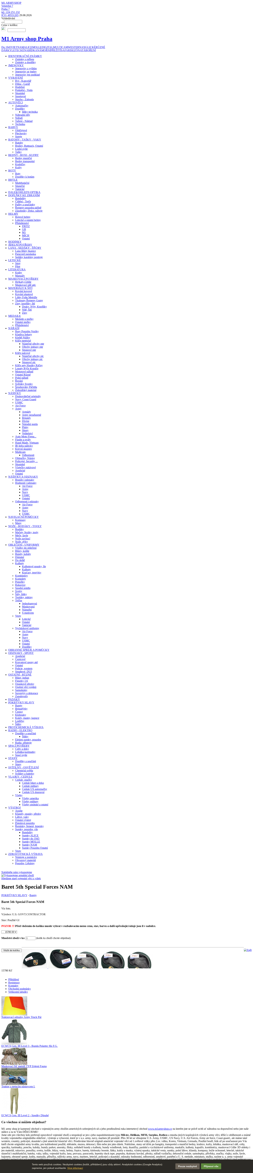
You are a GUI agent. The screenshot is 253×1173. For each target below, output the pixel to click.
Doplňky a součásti (25, 733)
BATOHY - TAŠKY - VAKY (24, 139)
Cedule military (30, 786)
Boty (17, 173)
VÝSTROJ (14, 807)
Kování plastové (24, 294)
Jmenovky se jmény (26, 71)
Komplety (20, 578)
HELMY (13, 213)
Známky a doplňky (25, 62)
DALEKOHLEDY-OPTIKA (24, 192)
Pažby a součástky (25, 204)
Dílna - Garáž (22, 83)
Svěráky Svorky (24, 383)
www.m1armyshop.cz (160, 1128)
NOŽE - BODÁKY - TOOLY (25, 526)
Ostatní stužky (23, 322)
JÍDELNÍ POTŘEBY (20, 244)
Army (18, 408)
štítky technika (30, 111)
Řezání (19, 380)
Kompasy (20, 520)
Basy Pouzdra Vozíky (27, 331)
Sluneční (20, 186)
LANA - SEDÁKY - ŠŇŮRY (24, 247)
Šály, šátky (21, 594)
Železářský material (25, 390)
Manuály (20, 275)
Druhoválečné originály (28, 396)
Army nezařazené (31, 414)
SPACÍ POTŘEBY (19, 745)
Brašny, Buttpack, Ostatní (29, 145)
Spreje (18, 136)
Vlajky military (30, 801)
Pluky (25, 427)
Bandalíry (20, 198)
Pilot (17, 266)
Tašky (18, 152)
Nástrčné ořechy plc (33, 356)
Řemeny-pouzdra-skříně (28, 207)
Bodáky (19, 529)
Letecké (26, 619)
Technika (20, 124)
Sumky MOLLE (31, 841)
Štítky (25, 736)
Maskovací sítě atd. (25, 284)
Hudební (20, 87)
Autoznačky (21, 105)
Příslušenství (22, 223)
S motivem (28, 612)
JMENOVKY (16, 65)
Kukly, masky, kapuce (27, 717)
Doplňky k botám (24, 176)
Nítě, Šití (27, 309)
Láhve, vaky (22, 816)
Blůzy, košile (22, 550)
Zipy (24, 312)
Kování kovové (23, 291)
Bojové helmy (22, 216)
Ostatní (26, 238)
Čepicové (20, 659)
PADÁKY (14, 699)
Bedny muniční (23, 158)
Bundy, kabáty (23, 554)
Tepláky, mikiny (24, 597)
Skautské (20, 93)
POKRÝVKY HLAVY (21, 702)
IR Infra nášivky (24, 445)
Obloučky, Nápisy (25, 458)
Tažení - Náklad (24, 121)
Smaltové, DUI (23, 671)
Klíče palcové (22, 353)
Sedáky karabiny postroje (29, 257)
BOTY (12, 170)
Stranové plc (29, 362)
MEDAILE (14, 315)
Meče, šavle (21, 535)
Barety (18, 705)
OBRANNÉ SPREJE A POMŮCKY (28, 649)
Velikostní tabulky (18, 991)
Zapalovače (21, 696)
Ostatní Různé (23, 374)
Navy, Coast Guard (25, 399)
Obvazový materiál (25, 860)
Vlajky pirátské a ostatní (35, 804)
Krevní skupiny (23, 448)
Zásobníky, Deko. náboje (29, 210)
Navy (25, 492)
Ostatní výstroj (23, 820)
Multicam (20, 452)
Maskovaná (28, 606)
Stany (18, 764)
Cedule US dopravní (33, 792)
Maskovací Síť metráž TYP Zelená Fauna (24, 1066)
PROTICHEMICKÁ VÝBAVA (26, 727)
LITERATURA (17, 269)
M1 (24, 232)
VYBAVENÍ (15, 77)
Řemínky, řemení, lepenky (29, 826)
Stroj (17, 263)
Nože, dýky (21, 541)
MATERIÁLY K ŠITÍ (20, 288)
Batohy (19, 142)
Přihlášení (13, 979)
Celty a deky (22, 748)
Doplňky (20, 108)
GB (24, 229)
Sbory (25, 430)
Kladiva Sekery (23, 334)
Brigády (26, 417)
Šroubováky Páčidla (26, 387)
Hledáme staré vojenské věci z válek (21, 878)
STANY (13, 758)
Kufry (18, 167)
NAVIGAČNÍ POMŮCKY (23, 516)
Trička (18, 600)
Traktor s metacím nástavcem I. (18, 1086)
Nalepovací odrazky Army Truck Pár (21, 1017)
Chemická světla (24, 770)
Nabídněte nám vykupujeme (16, 872)
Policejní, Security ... (26, 461)
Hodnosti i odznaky (25, 482)
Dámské (19, 557)
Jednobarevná (29, 603)
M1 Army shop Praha (26, 39)
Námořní (27, 609)
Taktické (19, 189)
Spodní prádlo (22, 588)
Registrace (14, 982)
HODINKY (15, 241)
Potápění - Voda (24, 90)
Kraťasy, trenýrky (31, 572)
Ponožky (20, 581)
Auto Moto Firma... (25, 436)
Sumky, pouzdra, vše (26, 829)
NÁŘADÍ (13, 328)
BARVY (13, 127)
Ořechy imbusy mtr (32, 346)
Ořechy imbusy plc (32, 359)
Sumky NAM (29, 844)
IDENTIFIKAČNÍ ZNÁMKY (25, 56)
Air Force (20, 405)
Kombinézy (21, 575)
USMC (19, 402)
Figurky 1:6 (21, 680)
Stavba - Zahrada (24, 99)
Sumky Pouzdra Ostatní (35, 847)
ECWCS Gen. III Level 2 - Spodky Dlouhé (25, 1115)
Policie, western (23, 668)
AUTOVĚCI (15, 102)
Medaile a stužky (24, 319)
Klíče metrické (23, 340)
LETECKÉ (14, 260)
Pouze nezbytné (187, 1166)
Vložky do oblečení (25, 547)
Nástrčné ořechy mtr (33, 343)
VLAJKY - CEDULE (20, 776)
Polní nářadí (21, 377)
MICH (25, 235)
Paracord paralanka (25, 254)
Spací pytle (21, 755)
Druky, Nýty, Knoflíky (34, 306)
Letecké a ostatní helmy (28, 220)
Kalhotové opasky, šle (34, 566)
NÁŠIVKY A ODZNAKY (23, 476)
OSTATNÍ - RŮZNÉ (19, 674)
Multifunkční (22, 182)
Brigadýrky (21, 708)
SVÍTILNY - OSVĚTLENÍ (23, 767)
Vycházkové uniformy (27, 628)
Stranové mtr (29, 349)
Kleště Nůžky (22, 337)
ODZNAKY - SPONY (21, 653)
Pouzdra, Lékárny (25, 863)
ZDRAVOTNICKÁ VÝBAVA (25, 854)
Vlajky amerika (30, 798)
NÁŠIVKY (14, 393)
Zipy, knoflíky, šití (25, 303)
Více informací (75, 1168)
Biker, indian (22, 677)
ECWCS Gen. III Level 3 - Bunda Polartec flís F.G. (29, 1045)
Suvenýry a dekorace (26, 693)
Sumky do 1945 (30, 838)
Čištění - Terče (23, 201)
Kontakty (13, 985)
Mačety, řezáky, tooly (26, 532)
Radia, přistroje (23, 742)
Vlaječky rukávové (25, 467)
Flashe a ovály (23, 439)
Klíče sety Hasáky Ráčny (29, 365)
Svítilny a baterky (24, 773)
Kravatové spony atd (26, 662)
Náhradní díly (22, 114)
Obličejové (21, 130)
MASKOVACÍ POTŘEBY (23, 278)
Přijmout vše (211, 1166)
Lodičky (19, 721)
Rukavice (20, 584)
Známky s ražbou (24, 59)
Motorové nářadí (24, 371)
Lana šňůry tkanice (25, 250)
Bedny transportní (25, 161)
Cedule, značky (23, 779)
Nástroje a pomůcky (26, 857)
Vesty (18, 615)
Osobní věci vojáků (25, 687)
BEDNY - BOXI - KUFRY (23, 155)
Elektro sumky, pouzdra (28, 739)
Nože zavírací (22, 538)
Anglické (20, 470)
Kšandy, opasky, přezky (28, 813)
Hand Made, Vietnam (27, 442)
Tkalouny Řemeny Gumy (29, 300)
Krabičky (20, 164)
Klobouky (20, 714)
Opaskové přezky (24, 683)
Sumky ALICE (30, 835)
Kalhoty (19, 563)
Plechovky (21, 133)
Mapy (18, 523)
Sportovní (20, 96)
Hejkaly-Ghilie (23, 281)
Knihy (18, 272)
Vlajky (19, 795)
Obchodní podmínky (19, 988)
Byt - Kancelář (23, 80)
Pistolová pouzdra (25, 823)
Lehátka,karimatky (25, 752)
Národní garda (30, 424)
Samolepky (21, 690)
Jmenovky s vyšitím (26, 68)
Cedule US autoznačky (34, 789)
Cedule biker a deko (33, 782)
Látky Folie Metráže (26, 297)
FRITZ (26, 226)
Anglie (19, 810)
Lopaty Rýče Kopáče (26, 368)
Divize (25, 421)
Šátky (18, 724)
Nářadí (19, 117)
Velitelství (27, 433)
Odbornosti (28, 455)
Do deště (20, 560)
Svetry (18, 591)
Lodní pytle (21, 148)
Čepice (19, 711)
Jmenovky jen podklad (27, 74)
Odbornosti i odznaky (27, 501)
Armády (26, 411)
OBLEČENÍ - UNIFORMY (23, 544)
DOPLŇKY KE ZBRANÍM (24, 195)
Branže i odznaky (24, 479)
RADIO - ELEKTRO (20, 730)
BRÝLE (13, 179)
